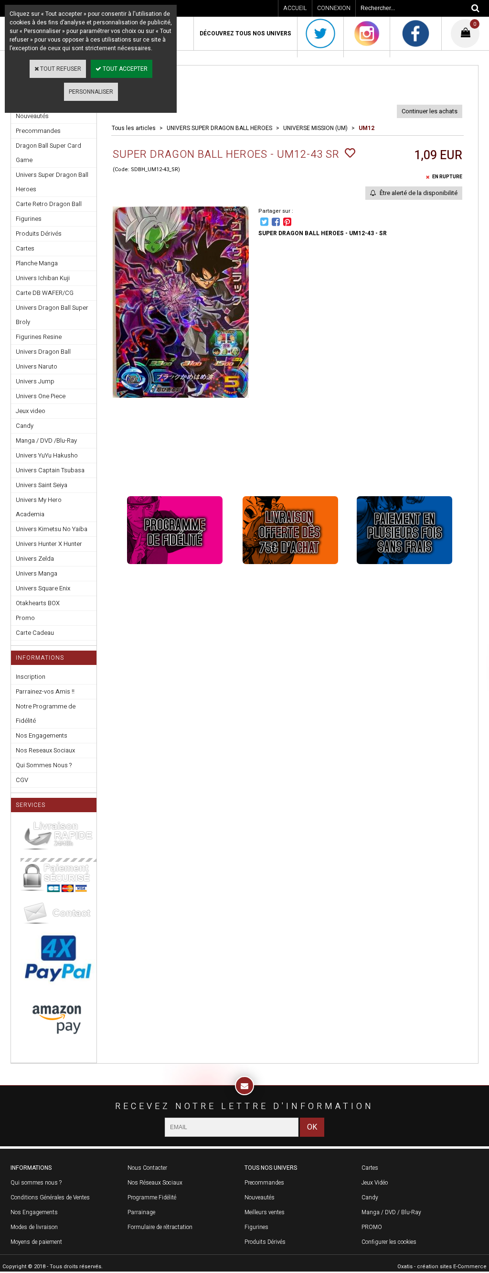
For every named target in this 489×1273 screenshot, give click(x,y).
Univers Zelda (35, 558)
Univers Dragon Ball (43, 351)
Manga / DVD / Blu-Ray (391, 1212)
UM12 (366, 128)
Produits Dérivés (39, 233)
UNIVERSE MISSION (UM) (315, 128)
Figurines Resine (39, 336)
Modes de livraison (34, 1227)
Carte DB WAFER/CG (45, 292)
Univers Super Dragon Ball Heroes (52, 182)
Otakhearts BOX (38, 603)
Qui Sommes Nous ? (44, 765)
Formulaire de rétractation (160, 1227)
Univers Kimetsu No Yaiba (51, 528)
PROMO (371, 1227)
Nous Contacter (147, 1168)
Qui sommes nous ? (36, 1182)
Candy (24, 425)
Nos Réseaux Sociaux (155, 1182)
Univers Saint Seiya (41, 485)
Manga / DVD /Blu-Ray (46, 440)
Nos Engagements (41, 735)
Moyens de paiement (36, 1242)
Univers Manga (36, 573)
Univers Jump (35, 381)
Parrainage (141, 1212)
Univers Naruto (36, 366)
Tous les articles (134, 128)
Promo (25, 617)
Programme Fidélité (152, 1197)
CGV (22, 779)
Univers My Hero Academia (39, 507)
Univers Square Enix (43, 588)
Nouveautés (259, 1197)
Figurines (29, 218)
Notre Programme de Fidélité (45, 713)
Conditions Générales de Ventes (50, 1197)
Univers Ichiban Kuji (43, 278)
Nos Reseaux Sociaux (45, 750)
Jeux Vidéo (374, 1182)
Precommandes (38, 130)
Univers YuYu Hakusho (47, 455)
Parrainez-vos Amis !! (45, 691)
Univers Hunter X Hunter (49, 543)
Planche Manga (37, 263)
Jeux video (30, 410)
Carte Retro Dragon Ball (49, 203)
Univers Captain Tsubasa (50, 470)
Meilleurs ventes (264, 1212)
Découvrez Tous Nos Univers (245, 33)
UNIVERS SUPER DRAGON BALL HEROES (219, 128)
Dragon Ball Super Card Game (48, 152)
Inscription (30, 676)
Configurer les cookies (388, 1242)
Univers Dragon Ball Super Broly (52, 314)
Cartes (25, 248)
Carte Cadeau (35, 632)
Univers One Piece (40, 396)
